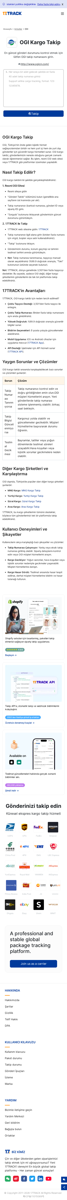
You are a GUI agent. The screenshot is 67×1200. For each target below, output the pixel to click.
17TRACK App (35, 342)
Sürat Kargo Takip (31, 501)
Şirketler (18, 29)
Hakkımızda (12, 1000)
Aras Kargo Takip (30, 506)
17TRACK (43, 229)
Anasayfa (7, 29)
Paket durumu (13, 1058)
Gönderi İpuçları (14, 1071)
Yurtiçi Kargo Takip (33, 495)
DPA (7, 1025)
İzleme (9, 1077)
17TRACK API (15, 351)
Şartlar (9, 1006)
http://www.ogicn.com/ (35, 64)
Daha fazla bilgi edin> (48, 4)
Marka (9, 1083)
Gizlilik (9, 1013)
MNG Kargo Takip (31, 490)
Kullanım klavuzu (15, 1051)
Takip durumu (13, 1064)
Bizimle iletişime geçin (18, 1110)
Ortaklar (10, 1135)
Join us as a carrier (34, 963)
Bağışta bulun (13, 1129)
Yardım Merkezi (14, 1116)
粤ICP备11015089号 (33, 1196)
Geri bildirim (12, 1122)
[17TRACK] (12, 13)
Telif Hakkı (11, 1019)
